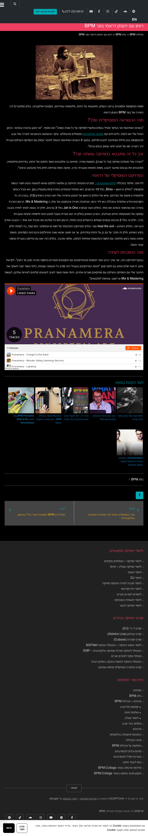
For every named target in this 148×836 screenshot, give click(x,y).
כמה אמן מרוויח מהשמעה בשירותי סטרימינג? (104, 417)
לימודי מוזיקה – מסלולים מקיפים (122, 561)
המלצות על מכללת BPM (126, 745)
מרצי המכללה (133, 740)
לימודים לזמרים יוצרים (129, 594)
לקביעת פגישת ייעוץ (45, 12)
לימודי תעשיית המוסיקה (127, 600)
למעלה (74, 788)
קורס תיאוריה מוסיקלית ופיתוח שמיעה (119, 667)
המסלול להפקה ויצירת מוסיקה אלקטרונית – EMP (112, 651)
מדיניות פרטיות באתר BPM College (119, 768)
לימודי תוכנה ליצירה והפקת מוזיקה (121, 583)
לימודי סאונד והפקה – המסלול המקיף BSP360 (113, 645)
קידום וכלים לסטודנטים (128, 751)
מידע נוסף (21, 828)
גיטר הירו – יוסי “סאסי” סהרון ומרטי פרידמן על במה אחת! (76, 417)
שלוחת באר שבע (131, 723)
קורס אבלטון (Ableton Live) (124, 634)
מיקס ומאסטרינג (106, 183)
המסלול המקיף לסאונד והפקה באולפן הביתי (116, 661)
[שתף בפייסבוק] (139, 495)
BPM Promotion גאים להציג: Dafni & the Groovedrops (23, 419)
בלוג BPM (137, 479)
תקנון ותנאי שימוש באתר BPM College (117, 773)
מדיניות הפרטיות (88, 799)
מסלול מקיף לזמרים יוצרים (126, 656)
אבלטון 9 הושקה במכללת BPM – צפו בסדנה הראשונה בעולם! (48, 419)
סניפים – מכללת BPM (128, 701)
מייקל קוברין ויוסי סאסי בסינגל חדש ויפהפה (130, 417)
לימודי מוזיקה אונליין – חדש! (125, 567)
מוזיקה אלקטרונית (92, 134)
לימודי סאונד (134, 572)
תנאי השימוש (70, 799)
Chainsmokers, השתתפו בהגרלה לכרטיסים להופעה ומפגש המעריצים (131, 461)
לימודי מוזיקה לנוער (130, 605)
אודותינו (137, 690)
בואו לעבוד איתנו (132, 762)
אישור (9, 828)
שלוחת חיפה (131, 712)
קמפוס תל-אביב (129, 707)
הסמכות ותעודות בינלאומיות (125, 734)
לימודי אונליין (132, 718)
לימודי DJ (135, 578)
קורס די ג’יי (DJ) (132, 628)
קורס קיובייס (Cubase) (127, 639)
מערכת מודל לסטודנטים (127, 756)
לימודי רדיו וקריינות (131, 589)
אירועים (137, 729)
